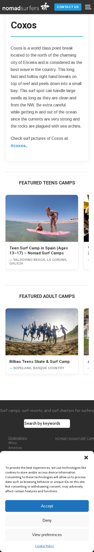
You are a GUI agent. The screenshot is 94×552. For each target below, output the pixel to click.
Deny (47, 520)
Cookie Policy (44, 546)
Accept (47, 506)
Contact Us (68, 7)
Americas (15, 448)
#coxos (18, 145)
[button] (86, 457)
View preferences (47, 534)
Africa (12, 443)
